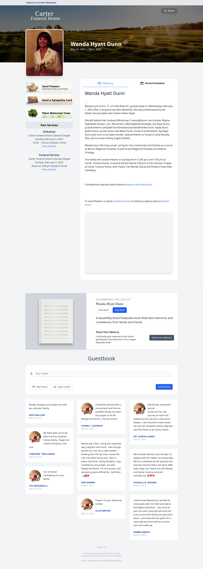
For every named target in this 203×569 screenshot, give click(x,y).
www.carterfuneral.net (139, 184)
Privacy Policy (93, 556)
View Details (49, 146)
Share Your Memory (161, 337)
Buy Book (119, 310)
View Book (103, 310)
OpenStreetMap (104, 560)
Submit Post (164, 386)
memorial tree (123, 201)
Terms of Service (110, 556)
